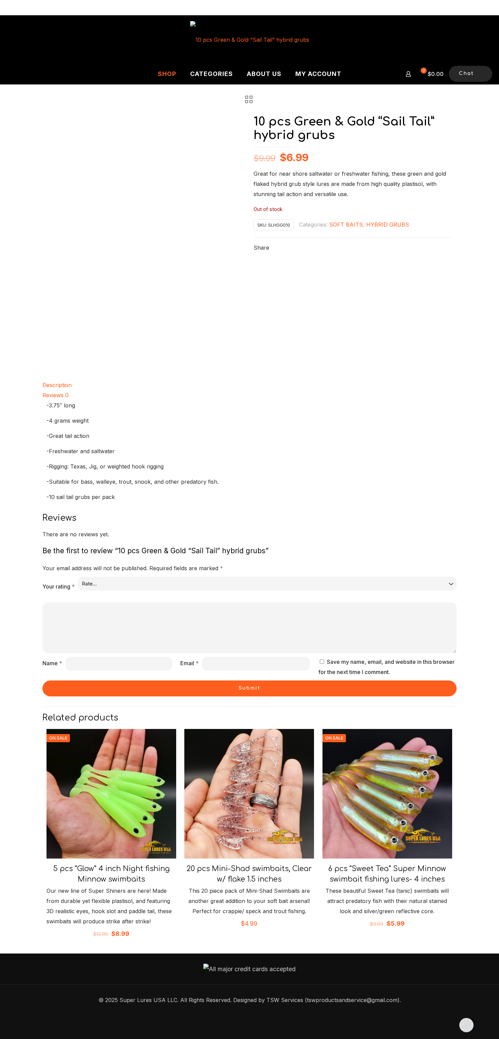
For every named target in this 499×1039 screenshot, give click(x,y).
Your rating (58, 586)
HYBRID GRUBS (387, 224)
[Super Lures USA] (249, 39)
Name (52, 663)
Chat (466, 73)
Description (57, 385)
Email (189, 663)
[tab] (249, 385)
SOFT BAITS (346, 224)
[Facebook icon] (249, 1014)
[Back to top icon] (466, 1025)
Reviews (55, 395)
